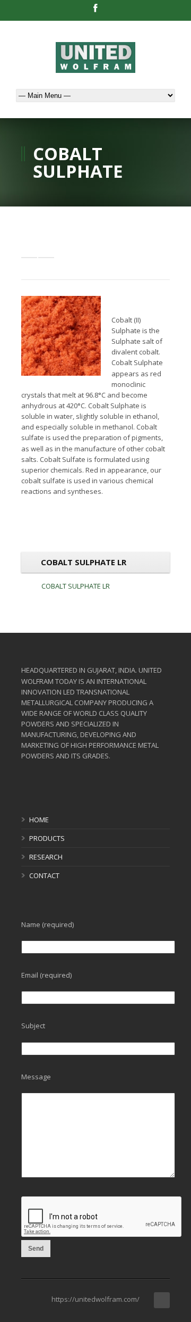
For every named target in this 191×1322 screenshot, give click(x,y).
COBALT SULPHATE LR (75, 586)
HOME (39, 819)
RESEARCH (46, 857)
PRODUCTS (47, 838)
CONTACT (44, 875)
